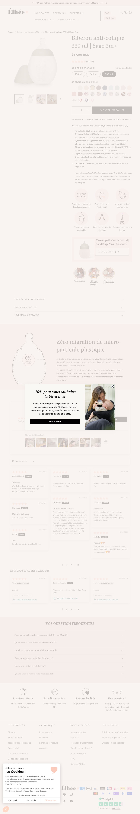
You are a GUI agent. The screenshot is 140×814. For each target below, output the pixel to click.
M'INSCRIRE (55, 421)
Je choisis (31, 800)
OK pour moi (50, 800)
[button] (5, 809)
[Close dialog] (112, 386)
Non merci (12, 800)
